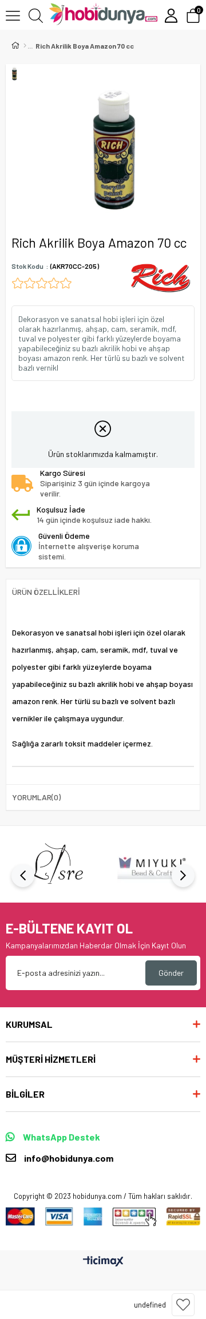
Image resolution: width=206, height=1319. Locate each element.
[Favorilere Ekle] (183, 1304)
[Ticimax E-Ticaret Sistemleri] (103, 1262)
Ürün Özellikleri (46, 592)
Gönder (171, 973)
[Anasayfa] (24, 45)
